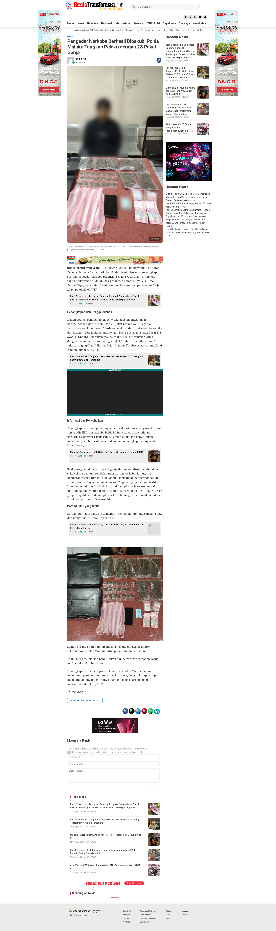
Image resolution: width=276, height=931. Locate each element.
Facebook (127, 911)
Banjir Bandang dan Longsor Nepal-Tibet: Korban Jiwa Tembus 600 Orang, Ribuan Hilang (186, 223)
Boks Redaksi (145, 914)
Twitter (126, 918)
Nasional (106, 23)
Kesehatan (199, 23)
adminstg (81, 59)
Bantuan (169, 911)
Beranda (185, 911)
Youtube (126, 922)
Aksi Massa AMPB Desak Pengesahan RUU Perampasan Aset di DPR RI (180, 128)
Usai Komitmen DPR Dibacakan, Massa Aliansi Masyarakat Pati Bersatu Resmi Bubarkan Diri (107, 526)
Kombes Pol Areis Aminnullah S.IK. (85, 700)
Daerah (138, 23)
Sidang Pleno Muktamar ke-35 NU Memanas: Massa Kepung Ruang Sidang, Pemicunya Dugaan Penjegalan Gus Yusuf (188, 197)
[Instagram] (195, 17)
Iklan (168, 914)
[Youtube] (200, 17)
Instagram (127, 914)
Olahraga (184, 23)
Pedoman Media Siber (149, 911)
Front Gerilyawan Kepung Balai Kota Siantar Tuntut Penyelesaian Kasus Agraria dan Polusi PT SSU (188, 232)
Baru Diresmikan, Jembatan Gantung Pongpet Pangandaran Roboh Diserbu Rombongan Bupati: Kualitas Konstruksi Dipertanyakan (105, 298)
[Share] (159, 60)
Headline (92, 23)
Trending (185, 914)
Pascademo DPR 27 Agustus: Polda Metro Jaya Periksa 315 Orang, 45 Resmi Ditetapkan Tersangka (106, 358)
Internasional (123, 23)
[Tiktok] (205, 17)
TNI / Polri (153, 23)
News (80, 23)
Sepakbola (169, 23)
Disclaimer (144, 922)
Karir (168, 918)
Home (71, 23)
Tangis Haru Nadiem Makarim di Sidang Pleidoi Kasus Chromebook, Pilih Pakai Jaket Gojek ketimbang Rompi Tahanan (174, 30)
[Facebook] (185, 17)
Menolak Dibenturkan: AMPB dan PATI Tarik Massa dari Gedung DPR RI (106, 452)
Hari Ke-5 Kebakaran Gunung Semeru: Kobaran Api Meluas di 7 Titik (188, 205)
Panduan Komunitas (148, 918)
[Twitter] (190, 17)
